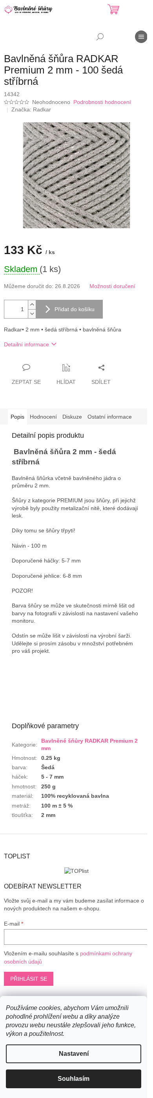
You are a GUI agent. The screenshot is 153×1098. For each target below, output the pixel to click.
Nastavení (74, 1053)
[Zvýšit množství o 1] (32, 304)
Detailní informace (26, 344)
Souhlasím (73, 1078)
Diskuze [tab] (72, 417)
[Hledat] (100, 37)
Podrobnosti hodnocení (102, 102)
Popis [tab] (17, 417)
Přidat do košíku (75, 309)
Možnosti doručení (112, 286)
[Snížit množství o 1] (32, 313)
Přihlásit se (28, 979)
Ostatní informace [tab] (109, 417)
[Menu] (141, 37)
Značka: (31, 109)
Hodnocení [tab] (43, 417)
